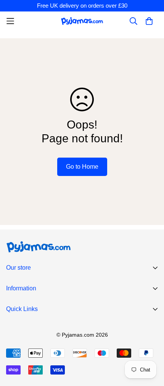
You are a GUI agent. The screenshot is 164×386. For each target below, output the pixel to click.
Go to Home (82, 166)
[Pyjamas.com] (82, 20)
